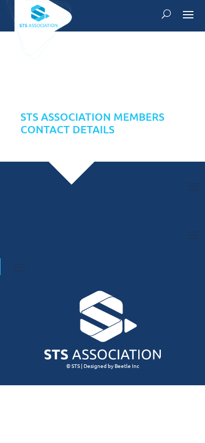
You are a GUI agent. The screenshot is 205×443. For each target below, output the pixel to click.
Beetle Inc (127, 366)
